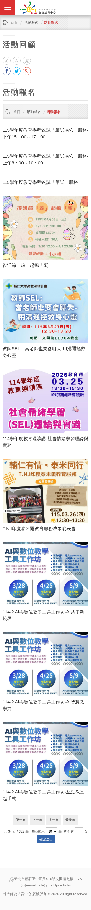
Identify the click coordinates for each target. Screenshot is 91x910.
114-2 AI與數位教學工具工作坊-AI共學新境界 (43, 615)
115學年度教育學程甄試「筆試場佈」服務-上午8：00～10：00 (45, 159)
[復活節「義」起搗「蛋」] (45, 228)
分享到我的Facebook (7, 71)
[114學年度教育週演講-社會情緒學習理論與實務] (45, 401)
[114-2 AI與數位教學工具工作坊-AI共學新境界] (45, 574)
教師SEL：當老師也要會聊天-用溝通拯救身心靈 (44, 352)
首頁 (14, 23)
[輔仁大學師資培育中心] (38, 7)
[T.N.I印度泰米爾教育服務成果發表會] (45, 491)
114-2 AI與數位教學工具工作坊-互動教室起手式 (43, 795)
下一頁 (54, 820)
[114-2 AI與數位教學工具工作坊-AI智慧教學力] (45, 664)
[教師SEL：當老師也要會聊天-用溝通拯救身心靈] (45, 311)
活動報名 (51, 23)
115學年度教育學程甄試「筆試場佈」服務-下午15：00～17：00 (45, 133)
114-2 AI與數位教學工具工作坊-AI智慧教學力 (43, 705)
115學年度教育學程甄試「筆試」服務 (40, 182)
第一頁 (21, 820)
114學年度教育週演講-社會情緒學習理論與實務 (45, 442)
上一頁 (37, 820)
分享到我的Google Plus (27, 71)
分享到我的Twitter (17, 71)
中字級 (17, 61)
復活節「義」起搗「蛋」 (28, 265)
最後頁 (70, 820)
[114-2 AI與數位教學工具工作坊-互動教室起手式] (45, 754)
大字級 (27, 61)
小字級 (7, 61)
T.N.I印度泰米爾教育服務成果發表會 (39, 528)
